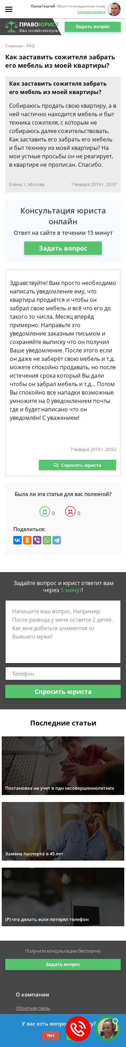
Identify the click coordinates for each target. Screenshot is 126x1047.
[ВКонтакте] (17, 540)
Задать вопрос (93, 26)
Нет (51, 1035)
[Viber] (37, 540)
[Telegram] (56, 540)
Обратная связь (33, 1008)
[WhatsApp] (47, 540)
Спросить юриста (91, 11)
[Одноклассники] (27, 540)
